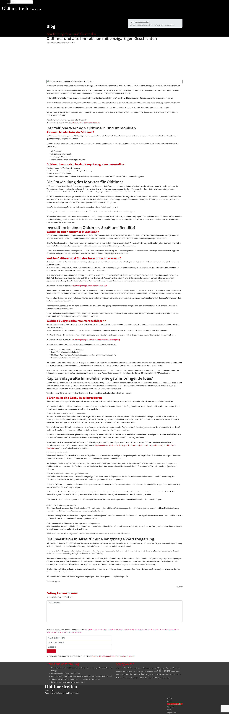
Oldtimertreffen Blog (174, 704)
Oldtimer (179, 587)
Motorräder (129, 671)
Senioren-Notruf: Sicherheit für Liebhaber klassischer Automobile (75, 679)
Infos (169, 710)
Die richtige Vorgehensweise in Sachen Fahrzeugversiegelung (96, 340)
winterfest (167, 678)
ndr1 (135, 671)
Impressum (171, 713)
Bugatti (156, 668)
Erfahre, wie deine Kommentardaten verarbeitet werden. (113, 656)
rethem (142, 677)
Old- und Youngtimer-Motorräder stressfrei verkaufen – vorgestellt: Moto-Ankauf (81, 676)
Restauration (134, 678)
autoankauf (142, 668)
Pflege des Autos (151, 675)
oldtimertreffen (135, 674)
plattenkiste (162, 674)
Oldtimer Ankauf (175, 671)
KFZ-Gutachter (176, 668)
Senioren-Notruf (151, 678)
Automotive (74, 693)
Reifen (118, 678)
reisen (122, 678)
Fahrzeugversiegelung (164, 668)
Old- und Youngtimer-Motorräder (147, 671)
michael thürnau (120, 671)
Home (169, 698)
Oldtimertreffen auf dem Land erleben (65, 673)
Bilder (169, 701)
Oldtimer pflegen (121, 675)
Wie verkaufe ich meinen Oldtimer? (86, 123)
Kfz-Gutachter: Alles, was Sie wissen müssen (68, 682)
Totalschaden (160, 678)
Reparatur (127, 678)
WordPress (58, 693)
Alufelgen (125, 668)
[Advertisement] (114, 62)
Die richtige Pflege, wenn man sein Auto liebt (90, 286)
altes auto (119, 668)
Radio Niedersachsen (174, 675)
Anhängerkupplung (133, 668)
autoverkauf (149, 668)
